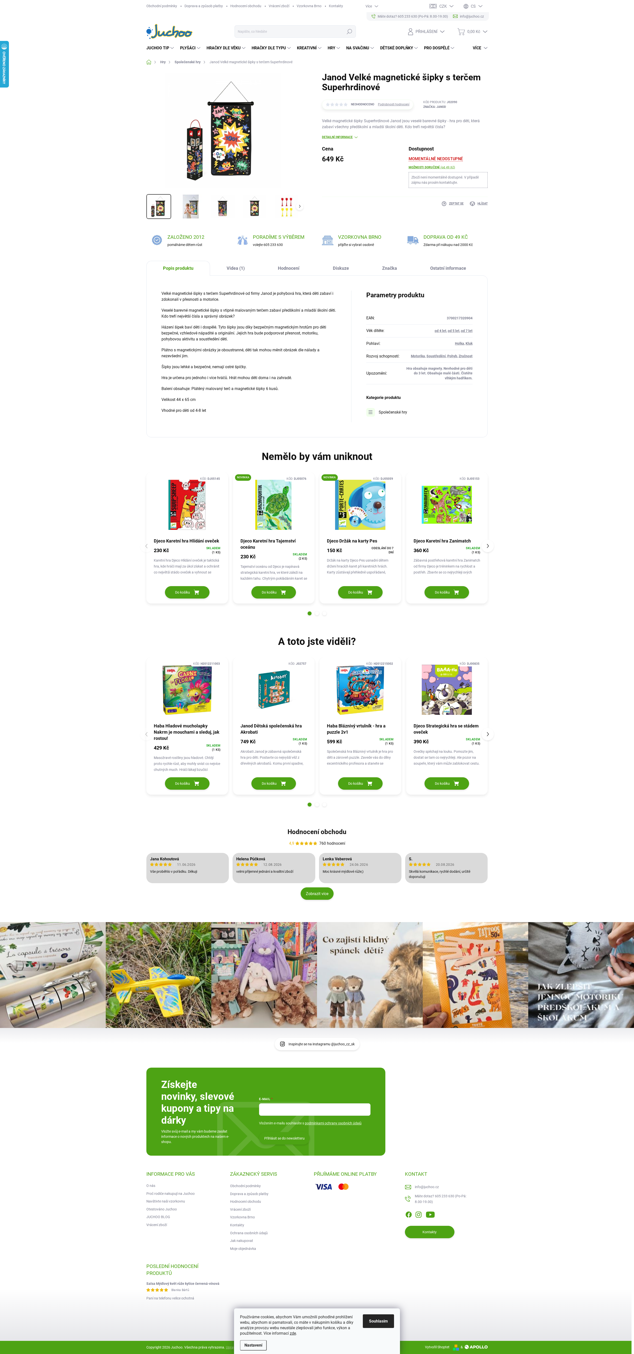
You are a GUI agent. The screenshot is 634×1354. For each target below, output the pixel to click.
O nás (150, 1186)
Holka (459, 343)
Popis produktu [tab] (178, 268)
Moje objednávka (243, 1249)
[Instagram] (418, 1213)
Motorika (418, 356)
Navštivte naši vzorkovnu (165, 1201)
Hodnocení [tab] (288, 268)
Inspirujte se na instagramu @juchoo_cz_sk (322, 1044)
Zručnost (466, 356)
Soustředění (436, 356)
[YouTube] (430, 1213)
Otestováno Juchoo (161, 1209)
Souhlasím (378, 1321)
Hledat (349, 31)
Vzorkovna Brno (309, 6)
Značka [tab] (389, 268)
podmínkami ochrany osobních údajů (333, 1123)
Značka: (434, 107)
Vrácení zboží (279, 6)
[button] (309, 613)
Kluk (469, 343)
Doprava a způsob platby (204, 6)
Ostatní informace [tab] (448, 268)
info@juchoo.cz (427, 1187)
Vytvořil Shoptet (437, 1347)
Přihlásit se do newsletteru (284, 1138)
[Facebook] (408, 1213)
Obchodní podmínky (161, 6)
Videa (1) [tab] (236, 268)
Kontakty (336, 6)
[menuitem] (160, 48)
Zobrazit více (317, 893)
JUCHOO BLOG (158, 1217)
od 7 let (467, 331)
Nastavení (253, 1345)
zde (293, 1333)
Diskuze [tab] (341, 268)
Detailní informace (337, 137)
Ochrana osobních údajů (249, 1233)
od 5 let (453, 331)
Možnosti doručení (432, 167)
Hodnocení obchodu (245, 6)
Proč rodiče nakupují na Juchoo (170, 1194)
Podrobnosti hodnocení (393, 104)
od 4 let (440, 331)
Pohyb (452, 356)
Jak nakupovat (241, 1241)
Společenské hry (393, 412)
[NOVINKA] (273, 505)
